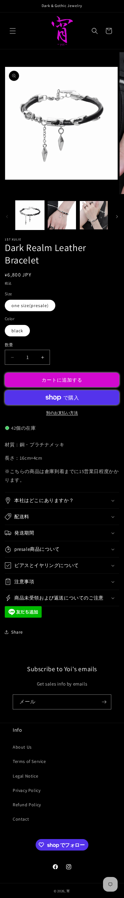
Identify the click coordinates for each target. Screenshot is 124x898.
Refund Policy (27, 805)
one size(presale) (30, 305)
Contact (21, 819)
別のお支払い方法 (62, 412)
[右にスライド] (117, 217)
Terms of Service (29, 761)
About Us (22, 747)
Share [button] (17, 632)
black (17, 331)
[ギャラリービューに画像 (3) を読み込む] (93, 215)
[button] (13, 31)
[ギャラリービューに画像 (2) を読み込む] (61, 215)
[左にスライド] (7, 217)
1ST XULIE (13, 239)
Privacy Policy (26, 790)
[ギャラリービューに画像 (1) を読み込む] (30, 215)
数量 (9, 345)
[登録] (104, 701)
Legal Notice (25, 776)
